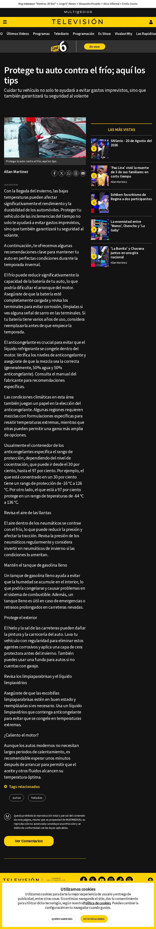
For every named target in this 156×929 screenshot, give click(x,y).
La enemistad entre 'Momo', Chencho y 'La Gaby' (128, 225)
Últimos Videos (18, 33)
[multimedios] (78, 12)
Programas (41, 33)
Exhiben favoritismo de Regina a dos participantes (131, 196)
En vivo (95, 46)
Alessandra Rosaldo (90, 4)
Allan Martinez (16, 171)
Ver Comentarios (29, 841)
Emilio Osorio (130, 4)
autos (16, 798)
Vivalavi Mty (123, 33)
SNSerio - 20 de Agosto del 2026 (131, 142)
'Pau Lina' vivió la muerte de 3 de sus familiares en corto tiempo (130, 172)
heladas (36, 798)
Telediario (61, 33)
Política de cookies (97, 903)
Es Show (104, 33)
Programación (83, 33)
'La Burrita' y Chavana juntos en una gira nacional (127, 252)
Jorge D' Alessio (67, 4)
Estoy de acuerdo (94, 918)
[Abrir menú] (5, 22)
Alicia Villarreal (111, 4)
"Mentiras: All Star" (46, 4)
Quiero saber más (62, 918)
